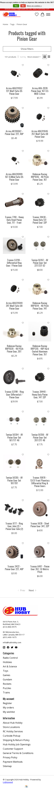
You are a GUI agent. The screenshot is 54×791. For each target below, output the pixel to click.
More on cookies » (34, 6)
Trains (6, 692)
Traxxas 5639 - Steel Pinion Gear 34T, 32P (40, 525)
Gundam (7, 679)
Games (6, 675)
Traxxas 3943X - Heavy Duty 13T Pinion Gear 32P (40, 219)
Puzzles (7, 688)
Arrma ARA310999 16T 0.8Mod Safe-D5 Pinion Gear (14, 176)
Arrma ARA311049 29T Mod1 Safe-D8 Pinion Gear (14, 305)
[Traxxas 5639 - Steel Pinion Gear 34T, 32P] (39, 509)
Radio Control (10, 657)
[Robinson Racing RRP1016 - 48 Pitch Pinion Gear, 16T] (39, 159)
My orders (8, 707)
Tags (12, 24)
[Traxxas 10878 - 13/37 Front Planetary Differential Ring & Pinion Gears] (39, 463)
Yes (16, 6)
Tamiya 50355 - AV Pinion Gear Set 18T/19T (14, 480)
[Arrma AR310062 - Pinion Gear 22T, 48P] (14, 116)
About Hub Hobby (12, 722)
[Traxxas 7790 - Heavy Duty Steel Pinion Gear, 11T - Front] (14, 202)
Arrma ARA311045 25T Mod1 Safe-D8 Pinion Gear (40, 133)
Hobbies (7, 662)
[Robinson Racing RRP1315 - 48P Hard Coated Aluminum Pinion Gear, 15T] (39, 331)
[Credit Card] (26, 786)
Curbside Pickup (11, 735)
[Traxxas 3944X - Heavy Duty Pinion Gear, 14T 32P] (39, 377)
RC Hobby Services (13, 731)
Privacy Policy (10, 757)
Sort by (23, 57)
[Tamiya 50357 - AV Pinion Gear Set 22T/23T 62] (39, 245)
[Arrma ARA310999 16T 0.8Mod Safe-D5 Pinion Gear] (14, 159)
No (23, 6)
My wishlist (9, 711)
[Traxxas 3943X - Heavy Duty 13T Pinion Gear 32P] (39, 202)
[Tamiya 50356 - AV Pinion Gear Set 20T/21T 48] (39, 420)
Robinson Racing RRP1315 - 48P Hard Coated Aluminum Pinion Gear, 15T (40, 350)
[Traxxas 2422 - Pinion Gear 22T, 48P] (14, 551)
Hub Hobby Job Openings (17, 744)
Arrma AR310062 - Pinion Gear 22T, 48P (14, 132)
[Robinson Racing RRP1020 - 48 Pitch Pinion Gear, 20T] (14, 331)
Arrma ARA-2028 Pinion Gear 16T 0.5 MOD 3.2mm (39, 90)
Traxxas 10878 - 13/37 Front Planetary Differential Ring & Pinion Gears (39, 482)
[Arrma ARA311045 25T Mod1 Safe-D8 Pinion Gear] (39, 116)
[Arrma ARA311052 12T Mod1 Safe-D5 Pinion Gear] (14, 73)
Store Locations (11, 727)
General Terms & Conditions (18, 753)
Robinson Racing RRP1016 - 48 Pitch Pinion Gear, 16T (40, 176)
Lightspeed (8, 782)
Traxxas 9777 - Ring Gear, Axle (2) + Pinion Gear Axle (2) (14, 526)
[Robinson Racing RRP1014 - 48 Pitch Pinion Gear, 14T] (39, 288)
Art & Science (10, 666)
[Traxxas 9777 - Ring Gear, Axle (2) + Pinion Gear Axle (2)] (14, 509)
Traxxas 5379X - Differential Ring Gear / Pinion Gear (14, 262)
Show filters (27, 48)
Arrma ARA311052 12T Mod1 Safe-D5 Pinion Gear (14, 90)
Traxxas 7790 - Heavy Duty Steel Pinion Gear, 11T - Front (14, 219)
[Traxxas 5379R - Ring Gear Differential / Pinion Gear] (14, 377)
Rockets (7, 683)
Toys (5, 670)
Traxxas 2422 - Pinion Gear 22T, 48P (14, 568)
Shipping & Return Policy (16, 740)
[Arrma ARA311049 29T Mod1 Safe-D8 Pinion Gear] (14, 288)
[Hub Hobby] (12, 14)
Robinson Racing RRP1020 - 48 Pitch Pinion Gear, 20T (14, 348)
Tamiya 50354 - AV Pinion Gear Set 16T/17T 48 (14, 437)
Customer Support (13, 748)
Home (5, 24)
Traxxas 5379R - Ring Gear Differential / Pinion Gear (14, 394)
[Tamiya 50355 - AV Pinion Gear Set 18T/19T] (14, 463)
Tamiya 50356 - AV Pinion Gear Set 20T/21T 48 (39, 437)
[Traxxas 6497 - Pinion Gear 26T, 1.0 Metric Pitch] (39, 551)
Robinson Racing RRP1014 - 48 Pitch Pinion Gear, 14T (40, 305)
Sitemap (7, 766)
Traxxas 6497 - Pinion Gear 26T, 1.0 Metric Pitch (39, 569)
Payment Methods (13, 761)
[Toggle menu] (48, 14)
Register (7, 703)
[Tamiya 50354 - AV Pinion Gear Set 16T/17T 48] (14, 420)
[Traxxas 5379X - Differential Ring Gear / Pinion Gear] (14, 245)
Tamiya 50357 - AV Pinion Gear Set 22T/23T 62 (39, 262)
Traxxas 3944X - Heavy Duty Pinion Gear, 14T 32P (40, 394)
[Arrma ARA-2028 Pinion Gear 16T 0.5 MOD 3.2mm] (39, 73)
